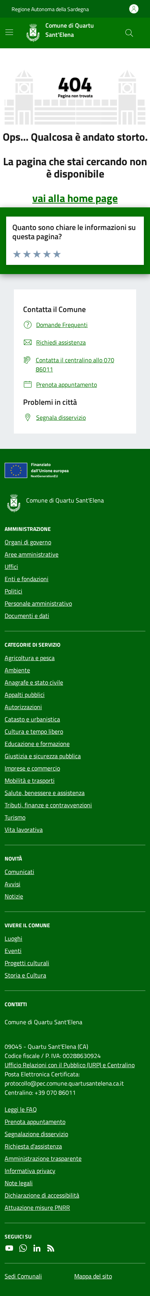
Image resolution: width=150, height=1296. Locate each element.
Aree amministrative (31, 554)
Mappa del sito (93, 1276)
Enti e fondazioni (26, 578)
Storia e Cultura (25, 975)
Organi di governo (28, 542)
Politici (13, 591)
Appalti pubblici (25, 694)
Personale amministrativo (38, 603)
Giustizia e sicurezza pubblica (43, 756)
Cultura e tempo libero (34, 731)
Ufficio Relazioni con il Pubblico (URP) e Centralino (70, 1064)
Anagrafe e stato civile (34, 682)
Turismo (15, 817)
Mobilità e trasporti (30, 780)
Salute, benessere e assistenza (45, 792)
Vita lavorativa (24, 829)
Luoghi (13, 938)
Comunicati (19, 871)
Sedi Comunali (23, 1276)
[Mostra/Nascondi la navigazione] (9, 32)
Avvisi (12, 884)
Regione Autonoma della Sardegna (50, 9)
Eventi (13, 950)
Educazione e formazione (37, 743)
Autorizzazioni (23, 706)
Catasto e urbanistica (32, 719)
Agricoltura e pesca (30, 657)
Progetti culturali (27, 962)
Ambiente (17, 670)
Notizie (14, 896)
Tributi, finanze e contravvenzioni (48, 805)
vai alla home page (75, 198)
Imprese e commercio (32, 768)
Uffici (11, 566)
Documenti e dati (27, 615)
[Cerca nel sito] (129, 33)
